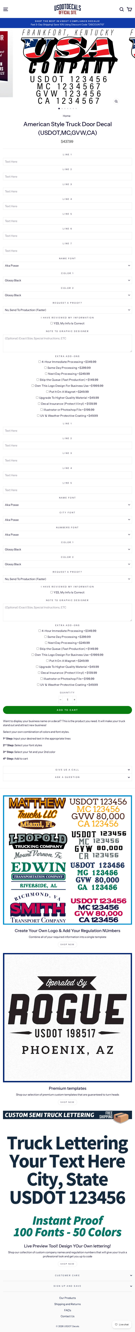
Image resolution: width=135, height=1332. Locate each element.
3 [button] (65, 109)
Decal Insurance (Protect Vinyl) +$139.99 (69, 403)
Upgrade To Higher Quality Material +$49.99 (69, 397)
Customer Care (67, 1275)
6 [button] (74, 109)
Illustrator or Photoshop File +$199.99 (69, 409)
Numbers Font (67, 527)
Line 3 (67, 184)
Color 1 (67, 273)
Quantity (67, 692)
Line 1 (67, 154)
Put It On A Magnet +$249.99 (69, 391)
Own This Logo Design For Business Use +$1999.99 (69, 385)
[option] (67, 23)
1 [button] (59, 109)
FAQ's (67, 1310)
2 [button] (62, 109)
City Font (68, 512)
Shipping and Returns (67, 1304)
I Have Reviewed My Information (67, 317)
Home (66, 116)
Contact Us (67, 1316)
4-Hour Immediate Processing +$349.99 (69, 361)
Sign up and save (67, 1286)
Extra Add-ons (67, 356)
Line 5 (67, 214)
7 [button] (76, 109)
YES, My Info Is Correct (69, 323)
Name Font (67, 258)
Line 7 (67, 243)
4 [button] (68, 109)
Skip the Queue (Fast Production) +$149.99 (69, 379)
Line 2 (67, 169)
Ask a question (67, 777)
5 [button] (71, 109)
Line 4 (67, 199)
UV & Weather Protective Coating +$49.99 (69, 415)
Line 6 (67, 228)
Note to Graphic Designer (67, 331)
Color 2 (67, 288)
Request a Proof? (67, 303)
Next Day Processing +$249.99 (69, 373)
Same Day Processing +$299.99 (69, 367)
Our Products (67, 1298)
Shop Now (67, 944)
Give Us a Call (67, 770)
